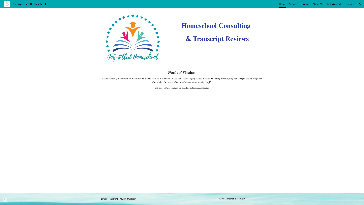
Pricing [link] (305, 4)
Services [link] (293, 4)
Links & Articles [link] (335, 4)
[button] (360, 4)
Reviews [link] (351, 4)
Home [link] (282, 4)
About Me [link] (318, 4)
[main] (217, 28)
